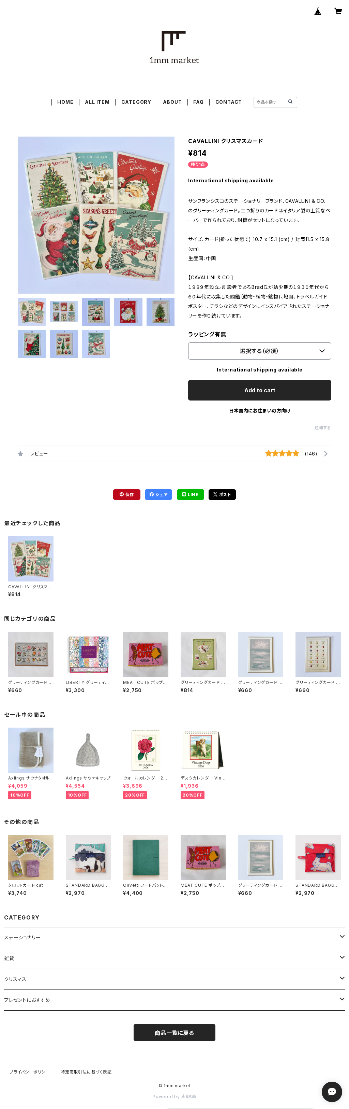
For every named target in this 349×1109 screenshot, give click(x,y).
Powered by (167, 1096)
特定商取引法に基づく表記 (86, 1072)
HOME (65, 102)
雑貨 (9, 958)
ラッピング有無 (207, 334)
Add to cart (259, 390)
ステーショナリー (22, 937)
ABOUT (172, 102)
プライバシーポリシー (30, 1072)
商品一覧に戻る (174, 1032)
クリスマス (15, 979)
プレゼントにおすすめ (27, 1000)
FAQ (198, 102)
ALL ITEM (97, 102)
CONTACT (228, 102)
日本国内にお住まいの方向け (259, 410)
